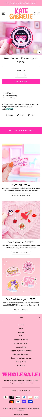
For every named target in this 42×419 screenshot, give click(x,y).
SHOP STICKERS (21, 310)
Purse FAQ (21, 365)
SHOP (21, 317)
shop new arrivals (21, 195)
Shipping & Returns (21, 339)
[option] (21, 3)
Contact (21, 332)
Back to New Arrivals (22, 130)
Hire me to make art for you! (21, 358)
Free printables (21, 347)
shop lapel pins (21, 252)
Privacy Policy (21, 362)
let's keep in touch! (21, 391)
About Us (21, 325)
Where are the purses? (21, 354)
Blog (21, 328)
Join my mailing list (21, 343)
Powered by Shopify (21, 415)
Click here (28, 380)
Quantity (21, 70)
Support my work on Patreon (21, 350)
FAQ (21, 336)
